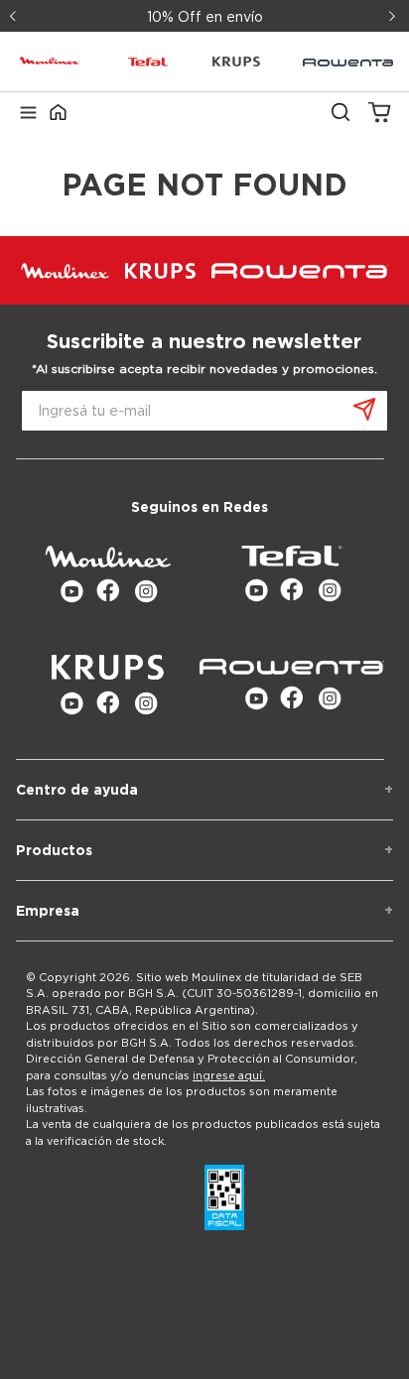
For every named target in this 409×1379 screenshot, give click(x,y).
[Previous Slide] (15, 16)
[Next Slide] (394, 16)
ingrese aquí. (229, 1075)
